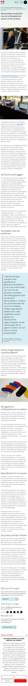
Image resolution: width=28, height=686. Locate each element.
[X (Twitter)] (21, 612)
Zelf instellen (7, 680)
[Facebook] (7, 612)
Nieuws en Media (7, 635)
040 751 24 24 (8, 609)
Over (14, 676)
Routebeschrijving (7, 627)
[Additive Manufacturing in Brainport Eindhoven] (5, 25)
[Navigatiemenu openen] (25, 2)
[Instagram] (11, 612)
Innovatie (7, 7)
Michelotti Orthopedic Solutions (10, 75)
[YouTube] (18, 612)
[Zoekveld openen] (21, 2)
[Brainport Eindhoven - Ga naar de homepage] (2, 2)
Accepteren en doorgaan (20, 680)
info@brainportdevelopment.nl (14, 607)
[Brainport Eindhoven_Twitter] (2, 25)
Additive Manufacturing (16, 7)
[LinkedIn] (14, 612)
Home (2, 7)
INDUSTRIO (20, 124)
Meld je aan (6, 599)
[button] (26, 635)
